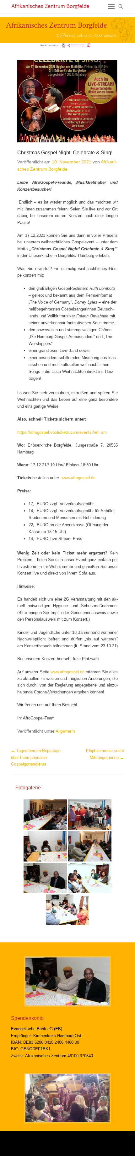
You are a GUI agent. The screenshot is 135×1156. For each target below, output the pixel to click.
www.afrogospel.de (78, 477)
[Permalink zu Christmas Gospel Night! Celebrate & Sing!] (67, 101)
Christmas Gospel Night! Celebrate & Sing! (64, 152)
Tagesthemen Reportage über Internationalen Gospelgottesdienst (36, 757)
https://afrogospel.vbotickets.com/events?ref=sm (62, 432)
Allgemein (65, 731)
